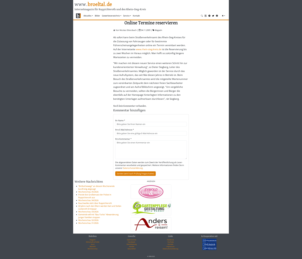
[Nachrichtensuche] (202, 15)
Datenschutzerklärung (133, 168)
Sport (93, 244)
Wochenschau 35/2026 (88, 192)
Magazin (93, 240)
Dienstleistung (132, 244)
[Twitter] (213, 15)
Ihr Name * (120, 120)
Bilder (97, 15)
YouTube (170, 242)
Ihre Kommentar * (123, 139)
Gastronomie (131, 240)
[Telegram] (209, 15)
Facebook (170, 240)
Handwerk (131, 242)
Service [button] (126, 15)
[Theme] (223, 15)
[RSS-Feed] (206, 15)
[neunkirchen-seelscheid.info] (209, 240)
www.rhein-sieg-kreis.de (148, 49)
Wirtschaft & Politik (92, 242)
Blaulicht (93, 246)
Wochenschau (93, 249)
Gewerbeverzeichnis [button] (111, 15)
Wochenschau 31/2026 (88, 223)
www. (93, 4)
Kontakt (136, 15)
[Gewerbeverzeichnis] (151, 191)
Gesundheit (132, 249)
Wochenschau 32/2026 (88, 220)
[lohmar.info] (209, 248)
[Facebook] (217, 15)
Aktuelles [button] (88, 15)
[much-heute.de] (209, 244)
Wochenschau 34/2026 (88, 200)
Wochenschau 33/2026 (88, 211)
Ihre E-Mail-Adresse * (124, 129)
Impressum (170, 246)
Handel (131, 246)
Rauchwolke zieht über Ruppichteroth (95, 203)
